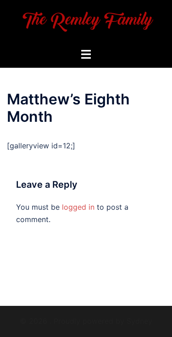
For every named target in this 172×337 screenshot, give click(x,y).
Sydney (139, 321)
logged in (78, 207)
